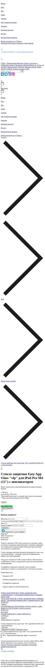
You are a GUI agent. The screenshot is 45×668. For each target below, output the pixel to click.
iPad (2, 299)
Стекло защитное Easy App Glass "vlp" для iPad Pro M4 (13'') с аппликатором (21, 632)
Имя (2, 523)
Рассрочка (11, 43)
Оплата (3, 645)
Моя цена (4, 519)
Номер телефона (7, 525)
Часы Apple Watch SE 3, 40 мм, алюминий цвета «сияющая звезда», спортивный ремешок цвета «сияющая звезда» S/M (22, 599)
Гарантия (17, 645)
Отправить (5, 528)
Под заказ (4, 612)
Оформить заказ (22, 629)
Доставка (9, 645)
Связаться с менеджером (24, 43)
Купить (4, 502)
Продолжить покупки (8, 629)
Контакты (4, 43)
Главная (3, 137)
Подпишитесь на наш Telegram (15, 532)
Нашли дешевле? (7, 508)
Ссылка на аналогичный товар (12, 521)
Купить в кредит (6, 506)
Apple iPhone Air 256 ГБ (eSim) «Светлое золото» (21, 607)
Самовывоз (25, 645)
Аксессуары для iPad (8, 381)
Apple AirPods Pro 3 (24, 614)
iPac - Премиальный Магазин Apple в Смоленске (20, 635)
